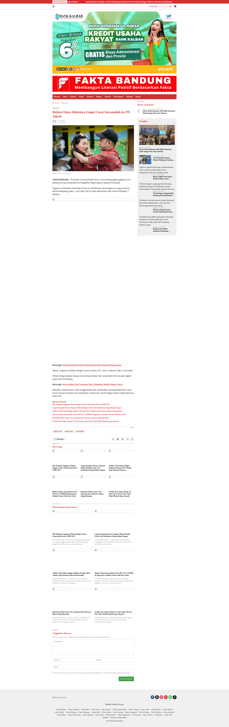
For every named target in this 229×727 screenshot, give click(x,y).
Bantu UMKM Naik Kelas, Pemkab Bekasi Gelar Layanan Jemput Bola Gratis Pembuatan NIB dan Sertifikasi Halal (163, 178)
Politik (81, 97)
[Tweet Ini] (118, 439)
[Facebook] (152, 697)
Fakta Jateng (133, 709)
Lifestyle (108, 97)
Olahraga (129, 97)
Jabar (65, 97)
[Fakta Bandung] (114, 84)
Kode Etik (168, 715)
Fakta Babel (61, 715)
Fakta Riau (137, 715)
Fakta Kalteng (71, 712)
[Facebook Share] (113, 439)
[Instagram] (161, 697)
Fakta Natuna (148, 715)
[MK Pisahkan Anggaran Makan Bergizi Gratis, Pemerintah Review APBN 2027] (65, 456)
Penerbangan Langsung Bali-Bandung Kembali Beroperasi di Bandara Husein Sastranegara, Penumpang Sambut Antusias (163, 194)
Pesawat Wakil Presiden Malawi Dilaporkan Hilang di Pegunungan (91, 365)
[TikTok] (175, 697)
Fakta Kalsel (59, 712)
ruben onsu (69, 431)
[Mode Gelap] (175, 6)
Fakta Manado (88, 715)
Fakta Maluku (156, 712)
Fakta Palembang (74, 715)
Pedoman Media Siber (119, 718)
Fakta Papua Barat (120, 709)
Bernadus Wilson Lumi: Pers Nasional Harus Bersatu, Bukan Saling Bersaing (80, 418)
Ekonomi (90, 97)
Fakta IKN (85, 709)
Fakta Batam (156, 709)
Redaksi (106, 718)
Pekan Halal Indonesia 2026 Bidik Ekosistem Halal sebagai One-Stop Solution (159, 112)
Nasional (73, 97)
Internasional (118, 97)
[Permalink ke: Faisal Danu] (54, 121)
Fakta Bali (96, 712)
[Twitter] (157, 697)
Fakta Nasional (73, 709)
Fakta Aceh (95, 709)
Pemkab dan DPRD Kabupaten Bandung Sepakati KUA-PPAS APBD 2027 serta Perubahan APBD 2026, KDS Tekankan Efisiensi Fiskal (163, 230)
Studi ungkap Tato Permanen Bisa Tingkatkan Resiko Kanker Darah (92, 384)
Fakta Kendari (169, 712)
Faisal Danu (61, 121)
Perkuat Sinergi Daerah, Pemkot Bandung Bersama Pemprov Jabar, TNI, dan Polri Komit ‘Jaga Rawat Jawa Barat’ (162, 211)
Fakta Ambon (111, 715)
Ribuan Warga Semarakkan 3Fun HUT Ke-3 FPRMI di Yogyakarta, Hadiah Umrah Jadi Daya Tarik (89, 414)
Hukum (99, 97)
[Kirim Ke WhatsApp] (132, 439)
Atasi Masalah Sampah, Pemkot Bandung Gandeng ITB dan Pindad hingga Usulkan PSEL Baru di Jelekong (98, 2)
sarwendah (80, 431)
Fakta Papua (106, 709)
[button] (170, 6)
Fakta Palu (99, 715)
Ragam (138, 97)
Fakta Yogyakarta (124, 715)
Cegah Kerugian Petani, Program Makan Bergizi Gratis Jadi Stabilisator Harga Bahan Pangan (86, 408)
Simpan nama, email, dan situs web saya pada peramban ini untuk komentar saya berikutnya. (92, 673)
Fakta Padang (144, 712)
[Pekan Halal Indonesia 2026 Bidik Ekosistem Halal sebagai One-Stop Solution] (157, 135)
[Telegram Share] (127, 439)
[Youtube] (166, 697)
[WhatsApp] (170, 697)
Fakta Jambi (106, 712)
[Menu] (54, 6)
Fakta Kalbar (61, 709)
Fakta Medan (168, 709)
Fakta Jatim (144, 709)
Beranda (57, 97)
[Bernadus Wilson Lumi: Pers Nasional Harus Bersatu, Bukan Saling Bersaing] (93, 482)
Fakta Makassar (84, 712)
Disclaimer (159, 715)
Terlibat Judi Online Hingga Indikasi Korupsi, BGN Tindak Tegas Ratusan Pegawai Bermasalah (87, 411)
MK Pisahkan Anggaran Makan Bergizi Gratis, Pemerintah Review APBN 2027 (81, 404)
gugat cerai (58, 431)
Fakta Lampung (131, 712)
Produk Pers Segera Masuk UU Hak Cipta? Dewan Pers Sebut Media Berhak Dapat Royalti (85, 421)
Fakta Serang (118, 712)
